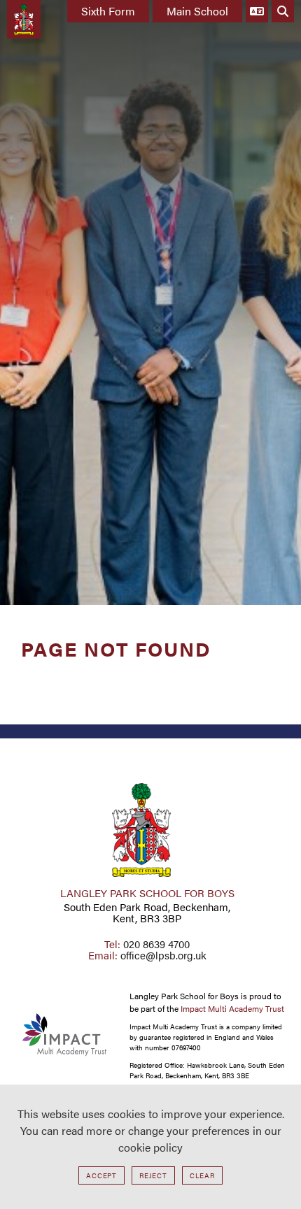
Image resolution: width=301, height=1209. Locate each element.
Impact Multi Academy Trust (232, 1008)
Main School (197, 11)
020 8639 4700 (156, 943)
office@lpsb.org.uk (163, 954)
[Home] (24, 19)
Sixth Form (108, 11)
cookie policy (150, 1147)
